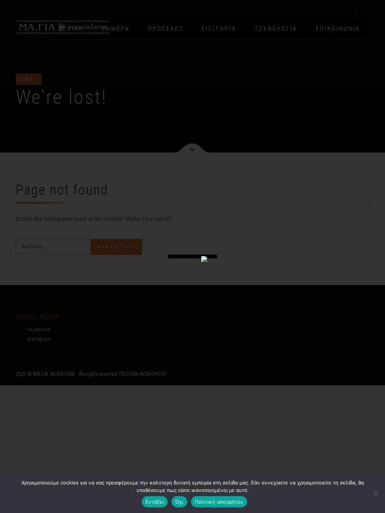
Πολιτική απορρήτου (219, 502)
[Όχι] (375, 493)
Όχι (179, 502)
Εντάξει (155, 502)
